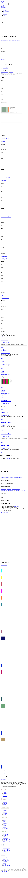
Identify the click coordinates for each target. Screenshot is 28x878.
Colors (4, 792)
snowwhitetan (6, 434)
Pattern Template (4, 72)
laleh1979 (5, 68)
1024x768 (12, 490)
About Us (5, 859)
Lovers (5, 813)
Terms (4, 863)
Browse (5, 10)
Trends (5, 14)
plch (2, 372)
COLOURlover (5, 298)
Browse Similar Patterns (6, 40)
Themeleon (6, 849)
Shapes (5, 796)
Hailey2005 (4, 258)
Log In (2, 1)
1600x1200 (22, 490)
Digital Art (5, 821)
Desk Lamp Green (6, 217)
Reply (2, 336)
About (3, 855)
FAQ (4, 864)
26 (1, 48)
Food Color (4, 256)
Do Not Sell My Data (5, 871)
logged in (9, 458)
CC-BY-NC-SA (4, 512)
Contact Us (6, 860)
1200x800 (17, 490)
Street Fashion (6, 839)
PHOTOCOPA (6, 850)
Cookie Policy (6, 865)
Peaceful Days (5, 138)
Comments (3, 51)
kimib (3, 391)
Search (2, 5)
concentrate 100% (6, 178)
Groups (5, 812)
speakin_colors (6, 422)
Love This (3, 59)
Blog (4, 814)
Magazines (5, 838)
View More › (4, 565)
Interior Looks (6, 836)
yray (2, 361)
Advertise (5, 857)
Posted (5, 342)
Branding (5, 834)
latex (11, 72)
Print (4, 825)
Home (4, 824)
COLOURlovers (4, 7)
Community (6, 11)
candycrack (5, 445)
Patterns (5, 794)
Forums (5, 810)
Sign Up (2, 2)
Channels (5, 12)
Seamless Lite (6, 848)
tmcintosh (4, 219)
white (2, 295)
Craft (4, 820)
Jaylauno (4, 350)
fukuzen (4, 180)
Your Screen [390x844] (6, 489)
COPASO (5, 851)
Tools (4, 15)
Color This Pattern (15, 40)
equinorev (4, 340)
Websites (5, 840)
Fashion (5, 823)
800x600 (7, 490)
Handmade (5, 835)
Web (4, 827)
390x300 (3, 490)
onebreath (4, 412)
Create (2, 6)
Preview (14, 489)
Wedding (5, 828)
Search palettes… (4, 3)
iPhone (18, 489)
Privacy (5, 861)
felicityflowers (6, 401)
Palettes (5, 793)
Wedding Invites (7, 841)
